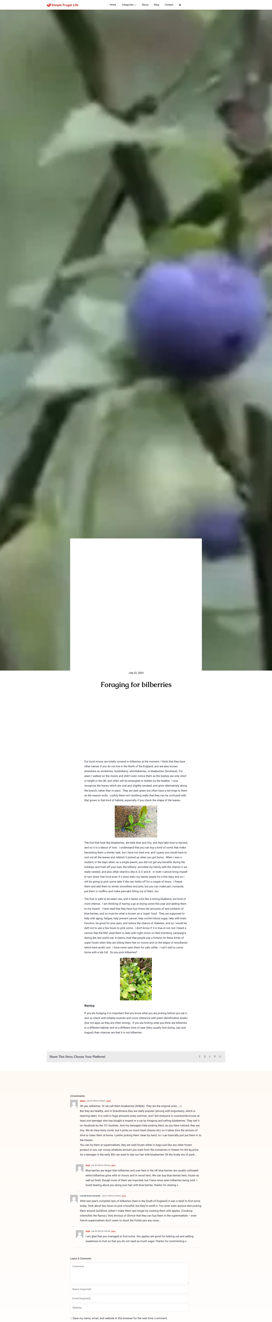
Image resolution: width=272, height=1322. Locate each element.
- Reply (108, 1101)
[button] (180, 5)
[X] (204, 1057)
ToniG (88, 1165)
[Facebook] (199, 1057)
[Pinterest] (214, 1057)
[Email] (219, 1057)
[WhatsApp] (209, 1057)
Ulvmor (82, 1101)
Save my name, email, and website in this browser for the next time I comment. (120, 1318)
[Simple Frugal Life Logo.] (63, 4)
